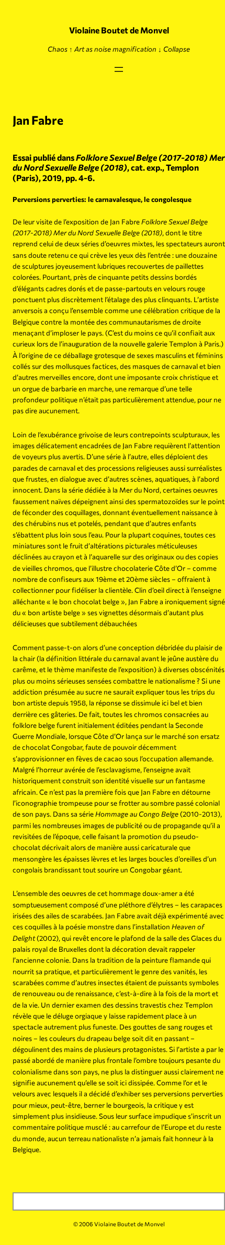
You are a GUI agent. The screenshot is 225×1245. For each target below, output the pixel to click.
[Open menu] (119, 69)
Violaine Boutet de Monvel (119, 30)
